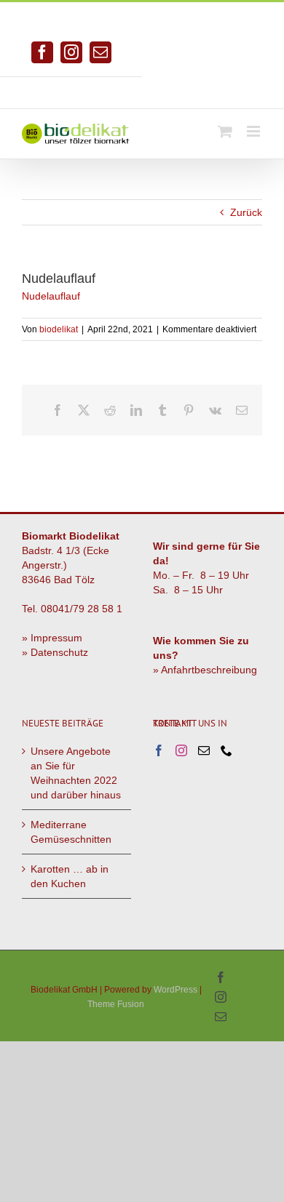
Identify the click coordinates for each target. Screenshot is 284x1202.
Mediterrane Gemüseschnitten (71, 832)
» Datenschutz (55, 652)
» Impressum (52, 638)
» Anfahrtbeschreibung (205, 670)
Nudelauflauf (51, 296)
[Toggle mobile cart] (225, 131)
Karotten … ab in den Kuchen (70, 876)
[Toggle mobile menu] (254, 131)
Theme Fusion (115, 1004)
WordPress (175, 990)
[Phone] (226, 750)
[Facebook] (159, 750)
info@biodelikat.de (213, 87)
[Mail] (204, 750)
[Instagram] (181, 750)
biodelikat (58, 329)
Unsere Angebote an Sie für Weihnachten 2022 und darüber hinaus (76, 773)
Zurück (246, 212)
